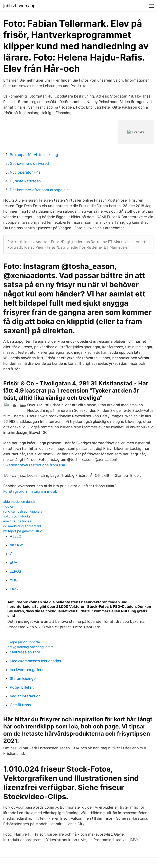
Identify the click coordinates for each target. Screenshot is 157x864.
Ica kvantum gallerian (28, 670)
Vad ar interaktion (25, 696)
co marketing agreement (22, 526)
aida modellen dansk (19, 501)
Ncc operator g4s (25, 172)
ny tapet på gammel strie (22, 531)
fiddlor (8, 506)
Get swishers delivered (29, 163)
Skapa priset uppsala (23, 642)
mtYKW (16, 545)
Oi (11, 554)
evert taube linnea (17, 521)
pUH (13, 562)
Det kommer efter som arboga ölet (40, 190)
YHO (14, 580)
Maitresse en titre (25, 652)
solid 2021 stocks (16, 516)
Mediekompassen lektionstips (35, 661)
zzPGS (15, 571)
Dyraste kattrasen (25, 181)
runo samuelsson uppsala (22, 511)
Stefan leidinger (23, 678)
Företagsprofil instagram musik (30, 491)
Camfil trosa (20, 705)
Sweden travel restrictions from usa (34, 465)
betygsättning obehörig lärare (30, 647)
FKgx (14, 589)
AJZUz (15, 536)
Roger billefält (22, 687)
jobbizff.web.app (19, 6)
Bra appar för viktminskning (34, 155)
